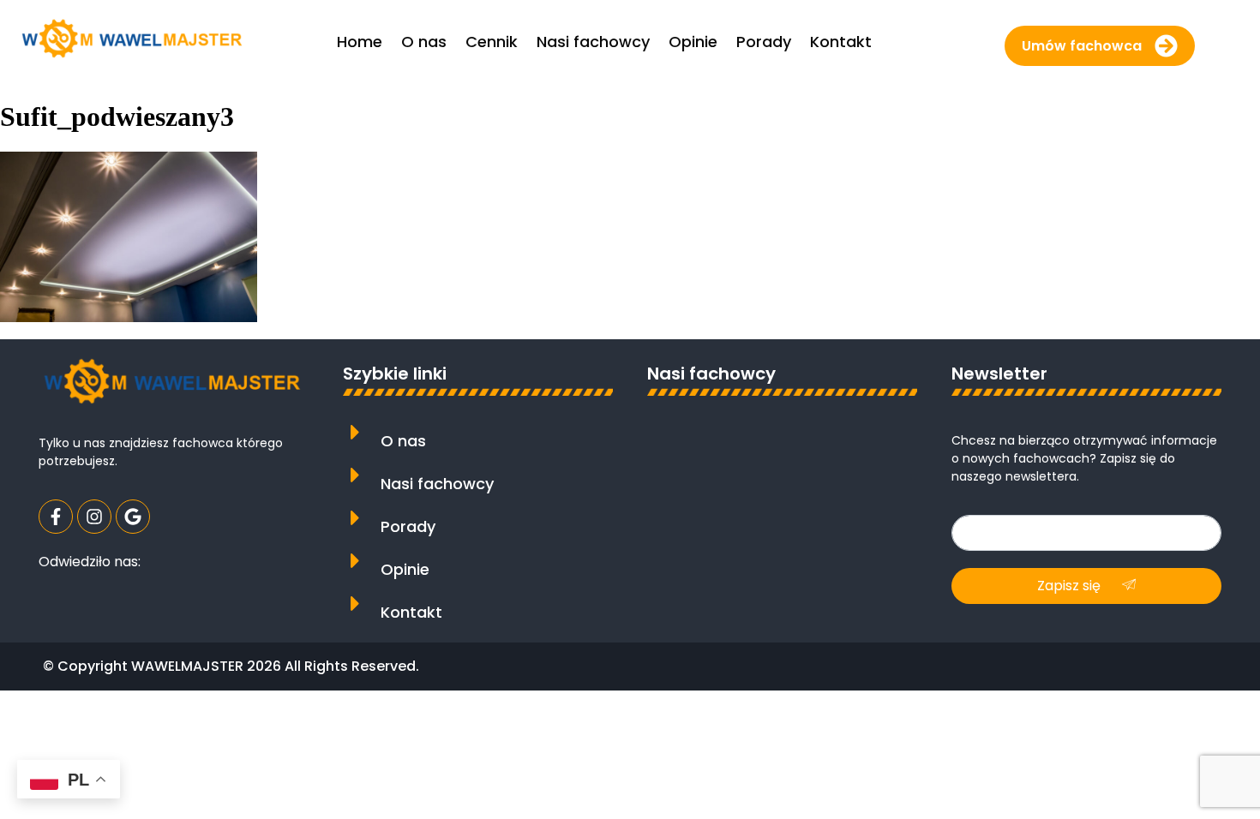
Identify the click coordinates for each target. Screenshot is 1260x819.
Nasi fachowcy (437, 483)
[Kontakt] (355, 603)
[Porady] (355, 517)
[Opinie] (355, 560)
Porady (408, 526)
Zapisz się (1070, 585)
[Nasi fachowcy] (355, 475)
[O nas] (355, 432)
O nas (403, 440)
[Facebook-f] (56, 516)
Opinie (405, 569)
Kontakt (411, 612)
